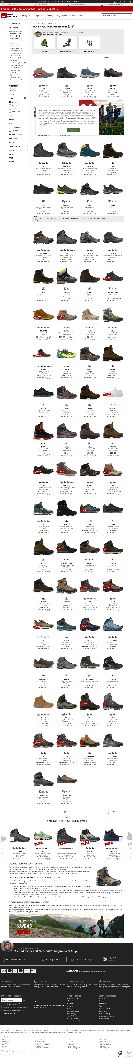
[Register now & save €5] (66, 926)
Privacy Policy (43, 124)
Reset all (11, 94)
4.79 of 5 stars (112, 5)
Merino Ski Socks (105, 1041)
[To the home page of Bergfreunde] (10, 15)
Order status (70, 1001)
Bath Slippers (71, 1040)
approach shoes (21, 912)
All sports (72, 15)
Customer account (105, 1001)
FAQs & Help (70, 1003)
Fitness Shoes (39, 1046)
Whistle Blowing (104, 1014)
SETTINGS (59, 130)
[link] (18, 23)
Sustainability (104, 1019)
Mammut (118, 893)
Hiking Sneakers (39, 1041)
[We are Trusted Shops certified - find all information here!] (105, 959)
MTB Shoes (70, 1044)
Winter (64, 15)
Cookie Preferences (72, 1016)
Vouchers (102, 1006)
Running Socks (104, 1043)
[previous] (58, 250)
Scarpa (25, 895)
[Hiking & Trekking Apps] (78, 219)
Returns (69, 1009)
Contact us (69, 1006)
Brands (80, 15)
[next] (74, 250)
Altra (3, 1048)
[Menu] (131, 1051)
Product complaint (72, 1011)
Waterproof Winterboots (42, 1048)
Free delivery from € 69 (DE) (13, 5)
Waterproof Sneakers (41, 1043)
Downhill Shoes (71, 1046)
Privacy (73, 1014)
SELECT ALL (73, 130)
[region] (67, 120)
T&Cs (68, 1014)
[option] (44, 44)
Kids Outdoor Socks (105, 1044)
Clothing (24, 15)
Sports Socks (104, 1040)
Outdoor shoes (41, 23)
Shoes (31, 15)
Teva (3, 1044)
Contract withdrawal (73, 1021)
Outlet (87, 15)
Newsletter (103, 1003)
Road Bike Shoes (72, 1043)
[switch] (128, 1056)
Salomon (17, 895)
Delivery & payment (73, 998)
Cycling (57, 15)
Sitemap (5, 1051)
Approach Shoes (39, 1040)
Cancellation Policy (72, 1018)
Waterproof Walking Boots (42, 1044)
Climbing (49, 15)
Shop (2, 2)
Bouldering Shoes (105, 1048)
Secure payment (42, 5)
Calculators (5, 1040)
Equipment (40, 15)
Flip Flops (70, 1041)
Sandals (102, 1046)
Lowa (112, 893)
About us (102, 998)
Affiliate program (104, 1009)
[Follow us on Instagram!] (37, 1001)
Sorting (106, 58)
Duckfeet (4, 1046)
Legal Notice (103, 1011)
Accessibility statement (107, 1016)
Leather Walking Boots (73, 1048)
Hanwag (107, 893)
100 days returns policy (78, 5)
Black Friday (5, 1041)
